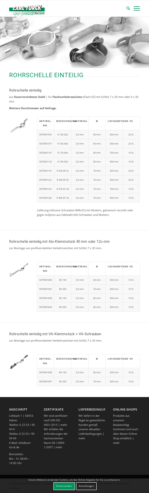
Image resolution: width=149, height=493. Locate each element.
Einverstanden (64, 486)
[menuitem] (126, 8)
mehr (64, 425)
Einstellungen (86, 486)
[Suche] (126, 8)
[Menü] (135, 8)
